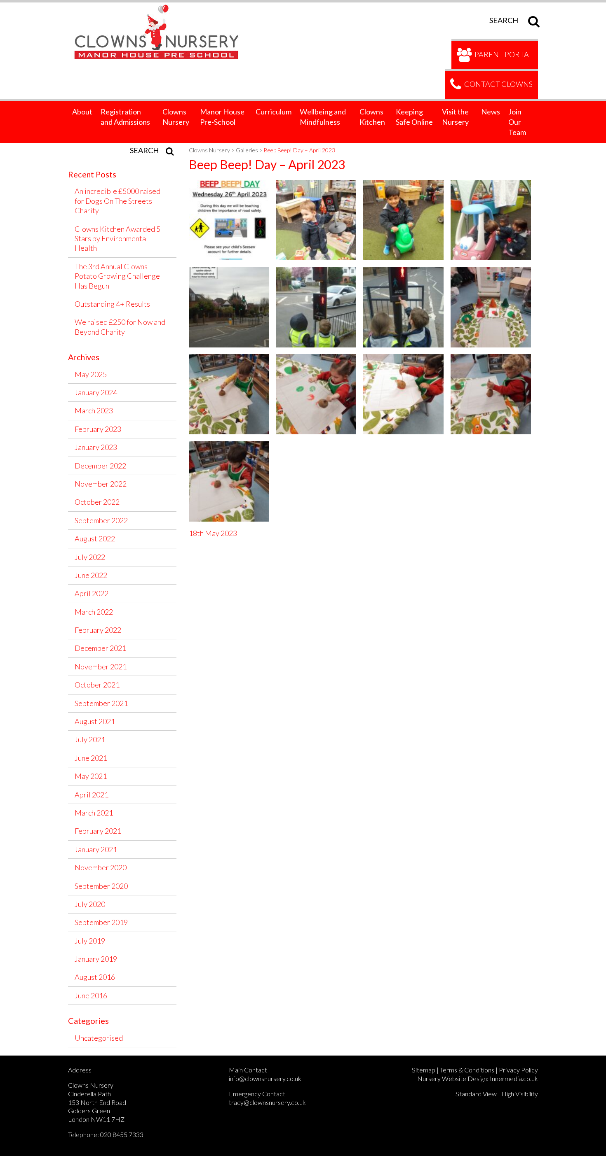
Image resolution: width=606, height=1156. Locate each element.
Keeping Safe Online (414, 116)
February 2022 (98, 629)
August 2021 (95, 721)
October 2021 (97, 684)
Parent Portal (503, 53)
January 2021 (96, 849)
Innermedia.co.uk (514, 1078)
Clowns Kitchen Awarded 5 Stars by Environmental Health (117, 238)
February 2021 (98, 830)
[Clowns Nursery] (161, 7)
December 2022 (100, 465)
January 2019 (96, 958)
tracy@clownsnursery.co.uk (267, 1102)
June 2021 (91, 757)
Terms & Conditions (467, 1070)
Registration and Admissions (125, 116)
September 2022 (101, 520)
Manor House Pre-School (222, 116)
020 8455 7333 (121, 1134)
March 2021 (94, 812)
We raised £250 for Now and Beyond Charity (120, 326)
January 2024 (96, 392)
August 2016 (95, 976)
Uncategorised (99, 1037)
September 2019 (101, 922)
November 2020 (101, 867)
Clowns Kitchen (372, 116)
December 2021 (100, 648)
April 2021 (91, 794)
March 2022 (94, 611)
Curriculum (273, 111)
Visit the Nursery (455, 116)
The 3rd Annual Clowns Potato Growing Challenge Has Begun (117, 276)
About (82, 111)
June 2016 (91, 995)
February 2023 (98, 429)
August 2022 (95, 538)
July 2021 (90, 739)
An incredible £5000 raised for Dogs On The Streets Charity (117, 200)
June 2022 (91, 575)
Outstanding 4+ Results (112, 303)
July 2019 (90, 940)
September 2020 (101, 885)
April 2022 (91, 593)
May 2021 (91, 776)
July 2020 (90, 904)
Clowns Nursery (175, 116)
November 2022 (101, 483)
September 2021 (101, 703)
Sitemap (423, 1070)
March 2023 (94, 410)
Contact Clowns (498, 84)
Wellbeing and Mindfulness (323, 116)
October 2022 (97, 501)
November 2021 (101, 666)
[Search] (532, 20)
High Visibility (519, 1094)
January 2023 (96, 447)
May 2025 (91, 374)
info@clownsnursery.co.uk (265, 1078)
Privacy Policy (518, 1070)
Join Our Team (517, 122)
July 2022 (90, 557)
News (490, 111)
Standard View (476, 1094)
